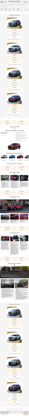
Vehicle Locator (7, 169)
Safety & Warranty (18, 10)
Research (2, 4)
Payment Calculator (7, 229)
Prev (1, 157)
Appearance (9, 10)
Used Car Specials (21, 191)
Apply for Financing (13, 4)
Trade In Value (17, 4)
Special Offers (7, 193)
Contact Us (7, 6)
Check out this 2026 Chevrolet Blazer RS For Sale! (14, 89)
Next (27, 157)
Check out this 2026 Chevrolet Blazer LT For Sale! (14, 39)
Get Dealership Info (25, 2)
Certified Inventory (7, 123)
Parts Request (7, 260)
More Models (26, 10)
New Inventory (5, 4)
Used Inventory (14, 32)
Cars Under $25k (22, 4)
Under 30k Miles (7, 191)
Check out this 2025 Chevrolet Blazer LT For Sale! (14, 64)
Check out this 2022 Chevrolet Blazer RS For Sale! (14, 114)
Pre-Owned (9, 4)
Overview (2, 10)
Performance (5, 10)
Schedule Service (3, 6)
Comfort (14, 10)
